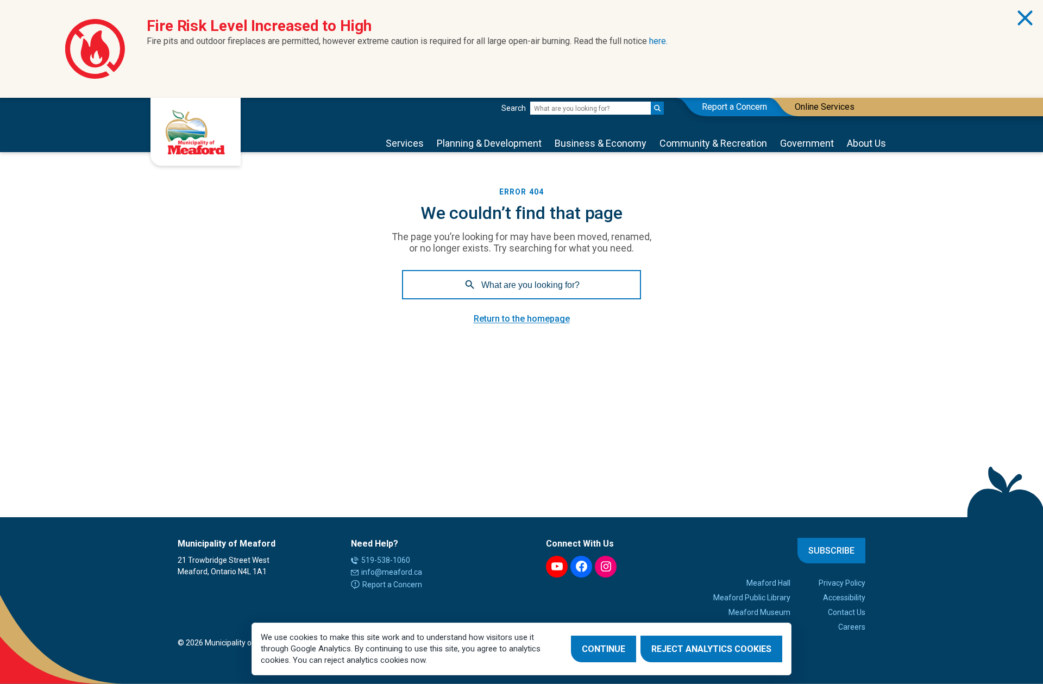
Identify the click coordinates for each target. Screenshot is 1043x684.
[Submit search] (657, 108)
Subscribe (831, 550)
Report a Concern (392, 584)
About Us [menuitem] (866, 143)
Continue (603, 649)
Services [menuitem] (405, 143)
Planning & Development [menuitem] (489, 143)
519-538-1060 (385, 560)
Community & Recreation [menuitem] (713, 143)
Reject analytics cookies (711, 649)
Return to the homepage (522, 318)
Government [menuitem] (807, 143)
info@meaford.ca (391, 572)
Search (513, 108)
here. (658, 41)
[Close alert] (1025, 17)
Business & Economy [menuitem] (600, 143)
